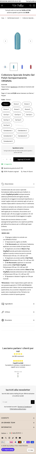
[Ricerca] (30, 5)
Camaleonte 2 (7, 131)
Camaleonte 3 (22, 131)
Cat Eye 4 (6, 120)
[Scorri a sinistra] (5, 41)
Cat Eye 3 (29, 115)
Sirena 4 (6, 109)
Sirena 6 (27, 109)
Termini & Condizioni (24, 407)
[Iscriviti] (33, 402)
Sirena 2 (16, 104)
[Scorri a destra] (30, 41)
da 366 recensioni (18, 356)
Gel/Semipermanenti (13, 18)
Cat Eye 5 (18, 120)
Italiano (3, 433)
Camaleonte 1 (20, 125)
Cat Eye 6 (6, 125)
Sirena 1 (5, 104)
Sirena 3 (26, 104)
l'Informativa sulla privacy (18, 409)
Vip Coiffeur (10, 446)
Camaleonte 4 (7, 136)
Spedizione (13, 87)
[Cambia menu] (2, 5)
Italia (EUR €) (16, 433)
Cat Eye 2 (18, 115)
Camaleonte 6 (7, 141)
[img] (18, 354)
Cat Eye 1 (6, 115)
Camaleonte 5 (22, 136)
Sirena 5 (16, 109)
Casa (2, 18)
